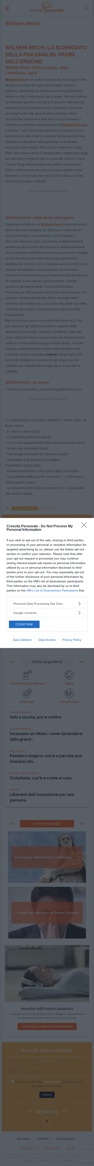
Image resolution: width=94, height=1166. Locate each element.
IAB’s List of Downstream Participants (52, 590)
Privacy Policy (71, 639)
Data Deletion (22, 639)
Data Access (47, 639)
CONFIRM (24, 624)
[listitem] (47, 603)
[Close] (85, 526)
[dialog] (47, 583)
